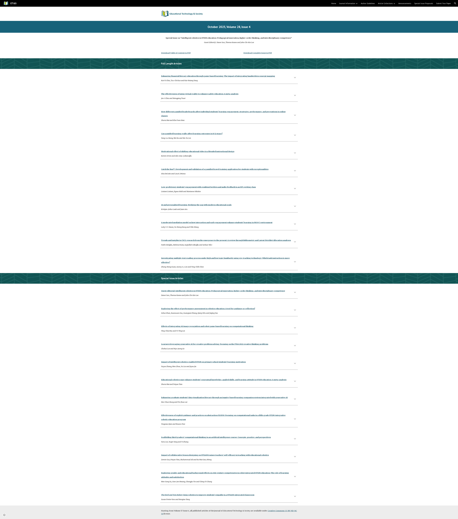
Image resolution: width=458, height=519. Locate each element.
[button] (455, 3)
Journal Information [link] (347, 3)
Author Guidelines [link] (368, 3)
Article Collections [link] (385, 3)
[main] (229, 27)
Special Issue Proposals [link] (423, 3)
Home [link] (333, 3)
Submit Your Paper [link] (443, 3)
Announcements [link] (404, 3)
